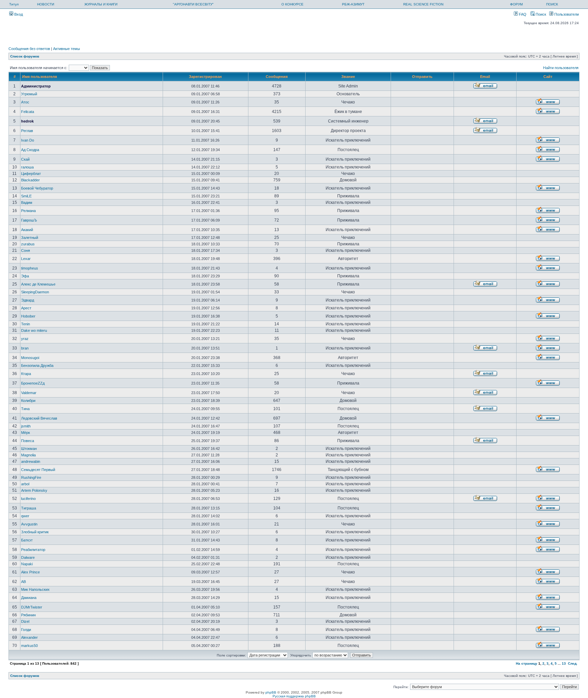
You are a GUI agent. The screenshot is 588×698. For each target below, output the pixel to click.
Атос (25, 102)
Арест (26, 308)
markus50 (29, 646)
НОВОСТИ (45, 4)
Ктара (26, 374)
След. (572, 663)
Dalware (28, 557)
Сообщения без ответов (29, 49)
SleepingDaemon (35, 292)
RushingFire (31, 477)
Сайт (547, 77)
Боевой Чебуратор (37, 188)
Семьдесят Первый (38, 470)
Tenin (25, 324)
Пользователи (566, 14)
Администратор (36, 86)
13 (564, 663)
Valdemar (28, 393)
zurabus (28, 244)
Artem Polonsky (34, 490)
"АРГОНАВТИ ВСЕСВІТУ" (193, 4)
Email (485, 77)
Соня (25, 250)
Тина (25, 409)
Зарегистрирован (205, 77)
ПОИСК (552, 4)
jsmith (26, 426)
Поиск (540, 14)
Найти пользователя (560, 68)
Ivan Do (27, 140)
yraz (25, 339)
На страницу (526, 663)
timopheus (29, 268)
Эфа (25, 276)
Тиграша (28, 508)
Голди (26, 630)
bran (25, 348)
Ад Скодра (30, 150)
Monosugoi (30, 358)
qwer (25, 516)
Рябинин (28, 615)
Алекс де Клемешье (38, 284)
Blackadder (30, 180)
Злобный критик (35, 532)
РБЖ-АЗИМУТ (353, 4)
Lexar (26, 259)
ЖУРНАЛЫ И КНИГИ (100, 4)
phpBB (270, 692)
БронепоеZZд (33, 383)
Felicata (27, 112)
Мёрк (25, 433)
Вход (18, 14)
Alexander (29, 637)
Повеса (27, 441)
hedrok (27, 121)
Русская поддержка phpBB (294, 696)
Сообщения (277, 77)
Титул (14, 4)
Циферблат (31, 174)
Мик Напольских (35, 589)
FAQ (522, 14)
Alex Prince (30, 572)
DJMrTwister (31, 607)
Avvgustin (29, 524)
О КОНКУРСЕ (292, 4)
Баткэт (27, 540)
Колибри (28, 401)
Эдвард (27, 300)
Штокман (29, 449)
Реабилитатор (33, 550)
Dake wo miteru (34, 330)
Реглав (27, 131)
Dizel (25, 621)
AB (23, 582)
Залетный (29, 238)
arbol (25, 484)
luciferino (28, 499)
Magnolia (28, 455)
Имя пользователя (39, 77)
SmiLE (26, 196)
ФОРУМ (516, 4)
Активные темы (66, 49)
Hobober (28, 316)
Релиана (28, 211)
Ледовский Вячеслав (39, 418)
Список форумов (24, 56)
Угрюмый (29, 94)
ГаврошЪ (29, 220)
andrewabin (30, 461)
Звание (348, 77)
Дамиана (28, 598)
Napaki (27, 564)
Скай (25, 159)
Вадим (26, 202)
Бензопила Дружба (37, 365)
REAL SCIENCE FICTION (423, 4)
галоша (27, 167)
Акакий (27, 230)
